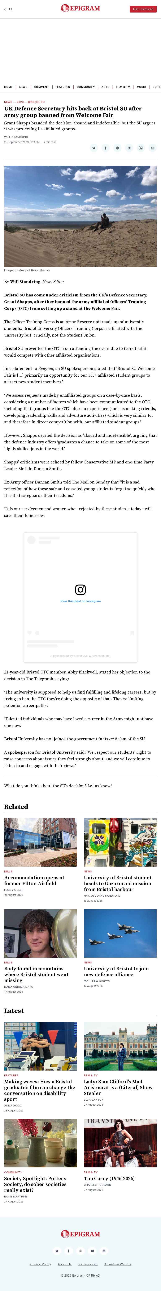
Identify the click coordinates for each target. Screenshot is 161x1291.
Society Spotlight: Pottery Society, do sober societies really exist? (35, 1185)
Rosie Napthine (16, 1196)
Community (86, 87)
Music (141, 87)
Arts (105, 87)
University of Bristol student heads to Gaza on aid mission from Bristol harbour (118, 884)
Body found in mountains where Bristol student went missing (36, 975)
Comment (41, 87)
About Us (65, 1264)
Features (63, 87)
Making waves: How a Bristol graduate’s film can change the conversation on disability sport (39, 1090)
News (23, 87)
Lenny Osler (13, 889)
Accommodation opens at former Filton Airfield (34, 881)
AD (98, 1275)
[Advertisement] (80, 50)
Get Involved (143, 9)
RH (93, 1275)
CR (88, 1275)
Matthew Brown (97, 980)
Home (8, 87)
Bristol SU (36, 102)
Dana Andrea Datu (18, 986)
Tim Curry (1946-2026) (109, 1179)
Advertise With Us (117, 1264)
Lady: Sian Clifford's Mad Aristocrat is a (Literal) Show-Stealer (119, 1088)
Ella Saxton (94, 1099)
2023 (20, 102)
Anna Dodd (12, 1105)
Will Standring (16, 137)
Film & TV (123, 87)
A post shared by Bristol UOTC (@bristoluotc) (80, 655)
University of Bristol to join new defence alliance (116, 972)
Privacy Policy (40, 1264)
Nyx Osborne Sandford (102, 895)
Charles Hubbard (97, 1184)
